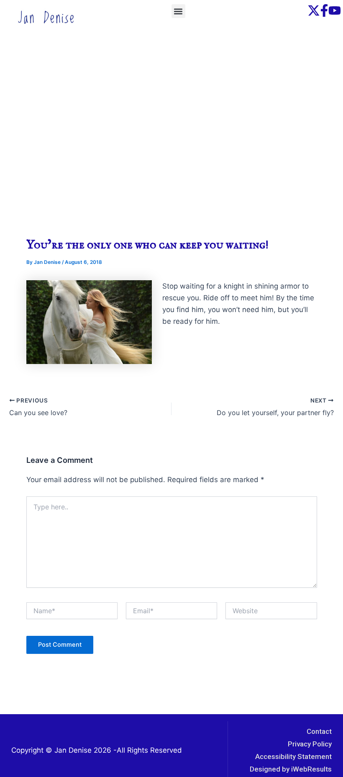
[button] (178, 11)
